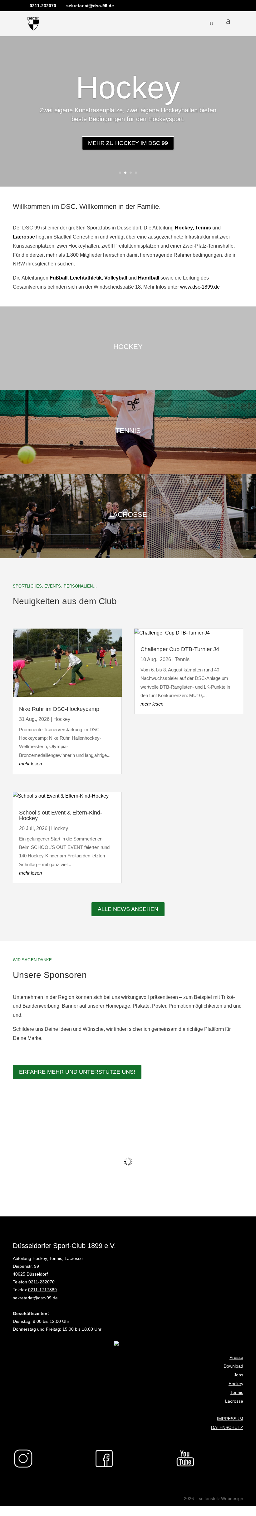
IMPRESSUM (230, 1418)
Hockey (128, 87)
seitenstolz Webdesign (221, 1498)
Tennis (203, 227)
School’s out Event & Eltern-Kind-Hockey (60, 815)
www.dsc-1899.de (200, 287)
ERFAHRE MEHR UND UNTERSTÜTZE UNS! (77, 1072)
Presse (236, 1357)
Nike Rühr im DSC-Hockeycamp (59, 709)
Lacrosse (234, 1401)
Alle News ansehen (128, 909)
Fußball (58, 277)
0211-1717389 (42, 1289)
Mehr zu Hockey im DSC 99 (128, 143)
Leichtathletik (86, 277)
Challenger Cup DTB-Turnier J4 (179, 649)
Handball (148, 277)
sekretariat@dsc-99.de (35, 1297)
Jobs (238, 1374)
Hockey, (184, 227)
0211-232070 (41, 1281)
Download (233, 1366)
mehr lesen (30, 763)
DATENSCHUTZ (227, 1427)
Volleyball (116, 277)
